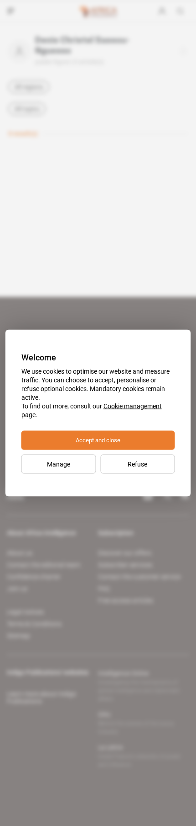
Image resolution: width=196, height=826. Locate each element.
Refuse (137, 464)
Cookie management (132, 406)
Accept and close (98, 440)
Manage (58, 464)
